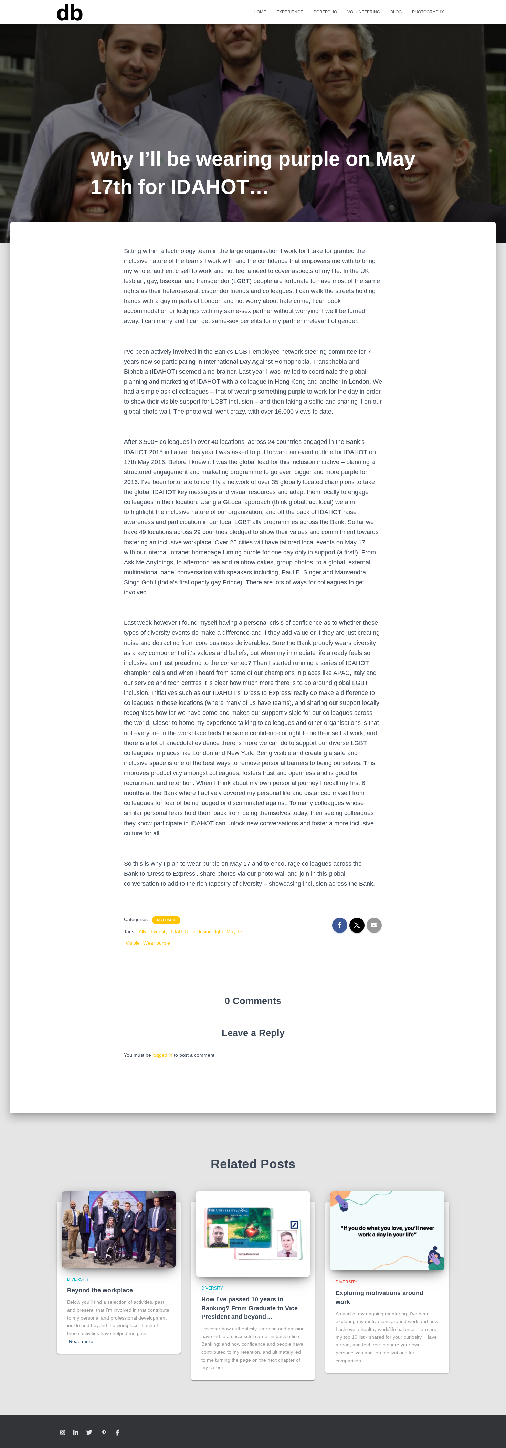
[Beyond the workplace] (119, 1229)
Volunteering (363, 12)
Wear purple (156, 943)
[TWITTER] (89, 1433)
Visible (133, 943)
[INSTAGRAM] (62, 1433)
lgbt (219, 931)
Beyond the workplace (100, 1290)
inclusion (202, 931)
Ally (142, 931)
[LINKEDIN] (76, 1433)
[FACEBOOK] (117, 1433)
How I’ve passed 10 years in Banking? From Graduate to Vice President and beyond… (249, 1308)
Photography (428, 12)
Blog (396, 12)
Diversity (166, 920)
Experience (289, 12)
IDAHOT (180, 931)
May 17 (234, 931)
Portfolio (325, 12)
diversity (159, 931)
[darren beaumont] (70, 12)
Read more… (83, 1341)
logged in (162, 1055)
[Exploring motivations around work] (387, 1230)
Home (260, 12)
